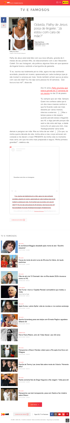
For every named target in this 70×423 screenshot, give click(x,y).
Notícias (25, 8)
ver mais (34, 404)
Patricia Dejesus (39, 211)
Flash (11, 8)
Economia (47, 8)
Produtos (4, 8)
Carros (39, 8)
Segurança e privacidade (52, 419)
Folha (54, 8)
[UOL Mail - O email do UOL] (57, 2)
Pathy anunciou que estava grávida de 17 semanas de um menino (54, 90)
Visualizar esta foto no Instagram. (24, 177)
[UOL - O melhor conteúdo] (6, 3)
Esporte (61, 8)
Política (32, 8)
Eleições (18, 8)
